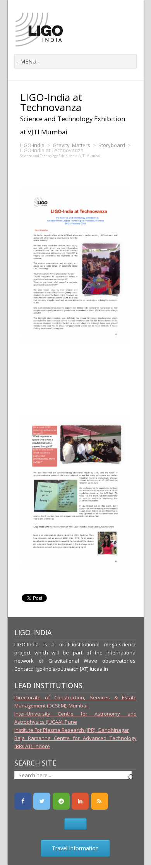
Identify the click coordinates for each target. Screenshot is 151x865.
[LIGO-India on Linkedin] (80, 801)
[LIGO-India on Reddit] (61, 801)
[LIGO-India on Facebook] (22, 801)
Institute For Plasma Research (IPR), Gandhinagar (71, 729)
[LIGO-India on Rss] (99, 801)
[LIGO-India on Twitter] (41, 801)
